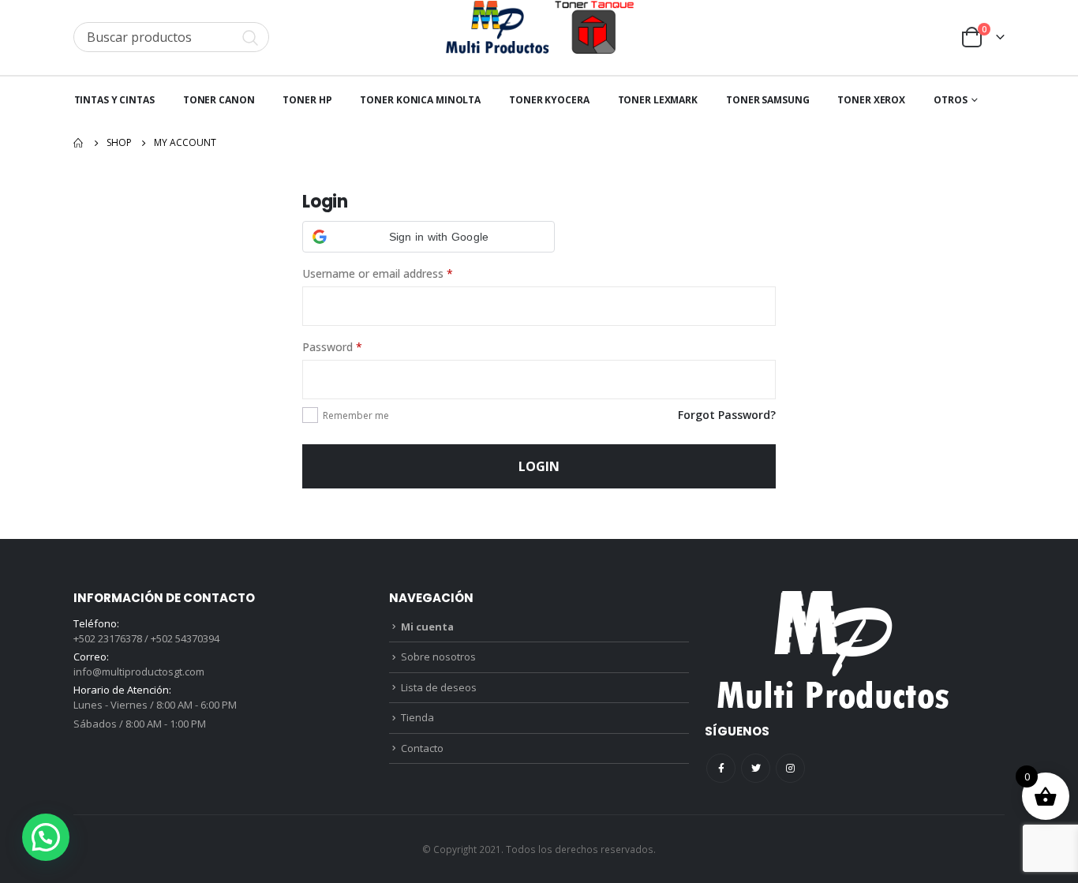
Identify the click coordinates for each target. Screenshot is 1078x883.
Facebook (721, 768)
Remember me (356, 415)
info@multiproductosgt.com (138, 671)
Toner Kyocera (549, 100)
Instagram (790, 768)
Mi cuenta (427, 626)
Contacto (422, 748)
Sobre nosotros (438, 656)
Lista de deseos (439, 687)
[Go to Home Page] (78, 142)
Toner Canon (219, 100)
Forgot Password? (727, 414)
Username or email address (377, 273)
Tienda (417, 717)
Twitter (755, 768)
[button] (428, 237)
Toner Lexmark (658, 100)
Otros (950, 100)
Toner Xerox (871, 100)
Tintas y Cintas (114, 100)
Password (332, 346)
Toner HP (307, 100)
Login (539, 466)
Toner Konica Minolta (420, 100)
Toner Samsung (767, 100)
